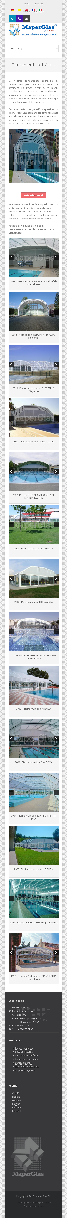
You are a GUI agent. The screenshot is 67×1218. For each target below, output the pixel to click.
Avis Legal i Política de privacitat (33, 1202)
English (16, 1096)
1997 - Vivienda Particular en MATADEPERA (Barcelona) (33, 977)
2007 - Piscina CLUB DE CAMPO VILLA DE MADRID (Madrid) (33, 496)
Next (56, 257)
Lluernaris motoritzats (27, 1066)
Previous (11, 257)
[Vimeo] (12, 18)
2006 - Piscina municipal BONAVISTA (33, 601)
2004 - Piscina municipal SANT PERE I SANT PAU (33, 817)
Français (16, 1100)
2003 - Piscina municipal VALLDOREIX (33, 869)
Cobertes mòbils (24, 1047)
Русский (16, 1107)
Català (15, 1093)
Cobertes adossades (26, 1059)
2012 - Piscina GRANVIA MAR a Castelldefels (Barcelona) (33, 283)
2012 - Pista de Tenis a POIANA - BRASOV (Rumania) (33, 336)
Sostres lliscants (24, 1051)
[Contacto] (26, 18)
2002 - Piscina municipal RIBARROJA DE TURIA (33, 922)
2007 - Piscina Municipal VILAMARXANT (33, 441)
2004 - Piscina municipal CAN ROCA (33, 762)
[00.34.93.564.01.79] (19, 18)
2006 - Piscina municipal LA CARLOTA (33, 548)
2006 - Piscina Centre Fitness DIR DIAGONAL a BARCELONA (33, 657)
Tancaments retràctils (26, 1055)
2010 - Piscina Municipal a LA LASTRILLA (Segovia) (33, 390)
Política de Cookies (33, 1206)
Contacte (38, 3)
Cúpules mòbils (23, 1062)
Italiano (16, 1103)
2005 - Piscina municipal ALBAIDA (33, 708)
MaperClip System (25, 1070)
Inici (26, 3)
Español (16, 1111)
